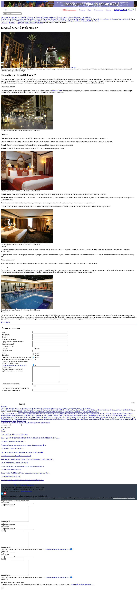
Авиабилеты (10, 422)
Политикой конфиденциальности (13, 365)
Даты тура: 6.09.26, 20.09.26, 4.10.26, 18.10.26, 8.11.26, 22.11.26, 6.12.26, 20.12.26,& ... (30, 438)
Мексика (12, 23)
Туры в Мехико (6, 19)
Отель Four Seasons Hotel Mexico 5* (55, 19)
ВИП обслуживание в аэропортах (38, 422)
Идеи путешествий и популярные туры (75, 413)
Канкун (17, 17)
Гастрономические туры (102, 415)
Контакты (129, 10)
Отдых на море (117, 413)
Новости (23, 485)
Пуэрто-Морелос (74, 17)
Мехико (30, 17)
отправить (4, 579)
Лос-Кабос (24, 17)
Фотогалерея (5, 322)
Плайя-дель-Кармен (49, 17)
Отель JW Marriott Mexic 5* (121, 19)
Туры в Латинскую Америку (84, 415)
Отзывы (108, 10)
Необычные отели (106, 419)
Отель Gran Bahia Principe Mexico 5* (80, 19)
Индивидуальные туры (54, 413)
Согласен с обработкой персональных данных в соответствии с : (35, 549)
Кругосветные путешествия (122, 419)
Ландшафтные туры (76, 419)
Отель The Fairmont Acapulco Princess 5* (14, 463)
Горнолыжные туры (24, 417)
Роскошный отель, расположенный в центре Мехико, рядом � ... (23, 445)
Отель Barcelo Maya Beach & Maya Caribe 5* (16, 456)
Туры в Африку (68, 415)
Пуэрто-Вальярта (62, 17)
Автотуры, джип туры (84, 417)
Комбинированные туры (22, 419)
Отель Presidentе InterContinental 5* (52, 21)
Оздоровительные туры (127, 417)
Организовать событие (39, 417)
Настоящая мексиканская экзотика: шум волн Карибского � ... (22, 452)
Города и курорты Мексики (26, 23)
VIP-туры (108, 413)
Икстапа (11, 17)
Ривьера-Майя (86, 17)
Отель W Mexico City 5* (91, 21)
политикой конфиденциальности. (82, 584)
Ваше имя (5, 503)
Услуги (3, 422)
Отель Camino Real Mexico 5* (32, 19)
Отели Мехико (17, 19)
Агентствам (118, 10)
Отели (3, 431)
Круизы (125, 413)
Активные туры (11, 417)
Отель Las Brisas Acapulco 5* (11, 476)
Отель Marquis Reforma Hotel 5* (29, 21)
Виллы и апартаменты (91, 419)
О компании (98, 10)
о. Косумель (38, 17)
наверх (133, 402)
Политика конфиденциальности (124, 498)
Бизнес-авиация (20, 422)
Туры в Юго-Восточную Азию (51, 415)
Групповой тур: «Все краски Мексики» (14, 434)
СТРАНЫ (4, 23)
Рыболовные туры (7, 419)
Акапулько (4, 17)
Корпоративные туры (97, 413)
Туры (89, 10)
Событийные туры (62, 419)
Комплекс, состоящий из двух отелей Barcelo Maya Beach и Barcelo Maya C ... (27, 459)
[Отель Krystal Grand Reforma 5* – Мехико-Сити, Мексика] (27, 129)
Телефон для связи (8, 505)
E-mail (3, 531)
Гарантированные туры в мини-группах (19, 413)
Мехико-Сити (57, 91)
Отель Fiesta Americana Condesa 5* (12, 448)
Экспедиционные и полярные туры (43, 419)
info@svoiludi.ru (26, 491)
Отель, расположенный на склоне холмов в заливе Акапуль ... (22, 480)
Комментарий (5, 521)
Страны (82, 10)
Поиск (16, 485)
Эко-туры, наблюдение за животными (105, 417)
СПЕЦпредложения (69, 10)
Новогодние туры (39, 413)
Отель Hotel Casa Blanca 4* (102, 19)
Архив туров (21, 421)
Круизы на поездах (34, 415)
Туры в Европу (71, 417)
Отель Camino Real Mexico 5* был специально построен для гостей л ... (25, 473)
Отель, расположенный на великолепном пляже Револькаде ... (22, 466)
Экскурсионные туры (118, 415)
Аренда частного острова (56, 417)
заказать (73, 67)
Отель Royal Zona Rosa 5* (73, 21)
